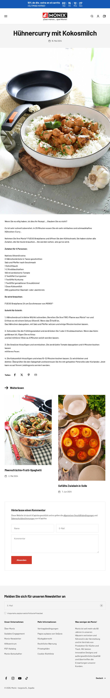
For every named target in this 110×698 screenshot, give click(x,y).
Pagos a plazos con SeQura (50, 633)
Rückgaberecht (45, 638)
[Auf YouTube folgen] (20, 678)
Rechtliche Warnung (47, 643)
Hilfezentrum (10, 643)
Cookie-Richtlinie (46, 653)
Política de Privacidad (35, 613)
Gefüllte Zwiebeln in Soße (72, 485)
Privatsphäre (44, 648)
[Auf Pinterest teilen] (28, 375)
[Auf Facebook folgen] (6, 678)
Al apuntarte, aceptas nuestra (25, 613)
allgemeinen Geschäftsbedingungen (78, 515)
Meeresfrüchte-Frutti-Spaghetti (23, 470)
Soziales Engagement (14, 633)
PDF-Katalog (10, 648)
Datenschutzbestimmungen (23, 518)
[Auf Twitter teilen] (21, 375)
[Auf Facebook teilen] (14, 375)
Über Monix (9, 628)
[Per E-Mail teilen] (35, 375)
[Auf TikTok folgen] (26, 678)
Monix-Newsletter (12, 638)
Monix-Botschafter (13, 653)
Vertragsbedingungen (48, 628)
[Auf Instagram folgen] (13, 678)
